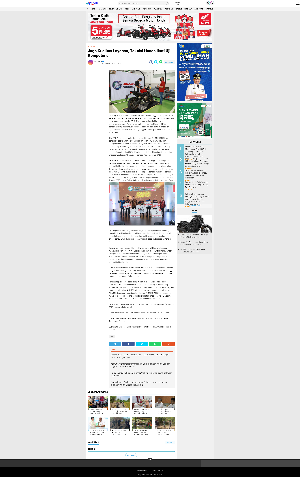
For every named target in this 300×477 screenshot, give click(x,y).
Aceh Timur (199, 9)
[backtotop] (150, 460)
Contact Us (152, 470)
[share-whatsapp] (161, 62)
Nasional (209, 9)
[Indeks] (208, 3)
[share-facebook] (151, 62)
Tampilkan (170, 442)
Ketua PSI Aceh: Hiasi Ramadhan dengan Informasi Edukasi (194, 243)
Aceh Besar (136, 9)
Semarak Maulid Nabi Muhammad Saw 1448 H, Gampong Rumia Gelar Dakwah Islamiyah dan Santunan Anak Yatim (195, 152)
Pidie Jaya (188, 9)
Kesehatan (147, 9)
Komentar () (169, 62)
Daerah (179, 9)
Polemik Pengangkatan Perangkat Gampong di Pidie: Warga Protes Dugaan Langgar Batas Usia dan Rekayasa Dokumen (197, 199)
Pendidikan (169, 9)
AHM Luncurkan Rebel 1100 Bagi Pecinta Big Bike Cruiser (194, 236)
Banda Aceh (102, 9)
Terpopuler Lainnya (194, 205)
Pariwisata (158, 9)
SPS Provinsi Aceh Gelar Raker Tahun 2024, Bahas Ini (192, 250)
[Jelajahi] (297, 3)
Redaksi (160, 470)
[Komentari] (168, 344)
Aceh (127, 9)
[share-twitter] (156, 62)
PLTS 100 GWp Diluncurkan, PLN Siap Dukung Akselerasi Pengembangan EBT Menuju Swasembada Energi (197, 162)
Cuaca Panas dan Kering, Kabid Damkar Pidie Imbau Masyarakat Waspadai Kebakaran (196, 174)
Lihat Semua (131, 455)
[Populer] (212, 3)
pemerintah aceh (115, 9)
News (93, 9)
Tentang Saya (142, 470)
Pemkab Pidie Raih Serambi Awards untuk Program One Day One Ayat (196, 184)
